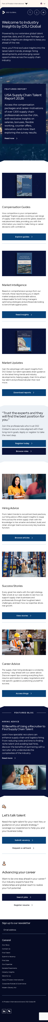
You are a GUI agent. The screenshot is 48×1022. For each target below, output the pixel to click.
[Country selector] (24, 4)
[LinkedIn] (4, 1011)
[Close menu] (43, 12)
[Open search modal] (30, 12)
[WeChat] (9, 1011)
